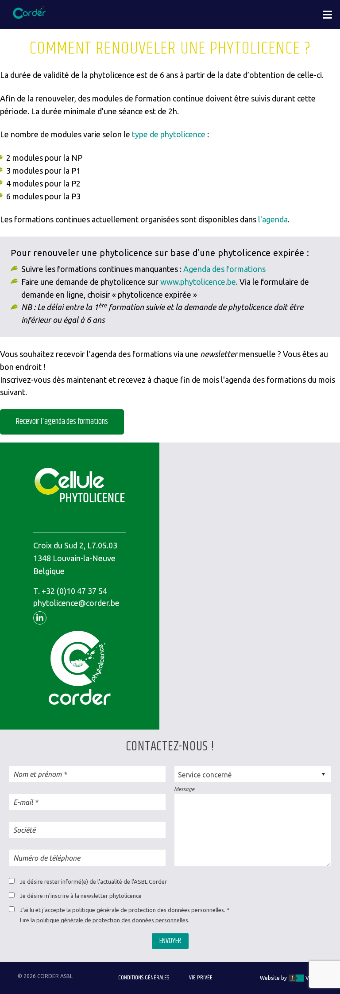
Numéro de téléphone (46, 858)
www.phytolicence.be (198, 281)
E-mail (23, 802)
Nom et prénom (37, 774)
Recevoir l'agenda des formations (62, 421)
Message (184, 789)
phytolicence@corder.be (76, 602)
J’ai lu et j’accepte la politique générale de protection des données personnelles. (122, 910)
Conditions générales (143, 977)
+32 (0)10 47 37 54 (74, 590)
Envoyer (170, 941)
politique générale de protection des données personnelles (112, 920)
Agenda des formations (224, 268)
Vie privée (200, 977)
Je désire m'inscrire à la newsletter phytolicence (81, 896)
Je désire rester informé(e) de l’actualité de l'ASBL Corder (93, 881)
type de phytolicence (168, 134)
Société (24, 830)
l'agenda (272, 219)
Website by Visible (290, 978)
